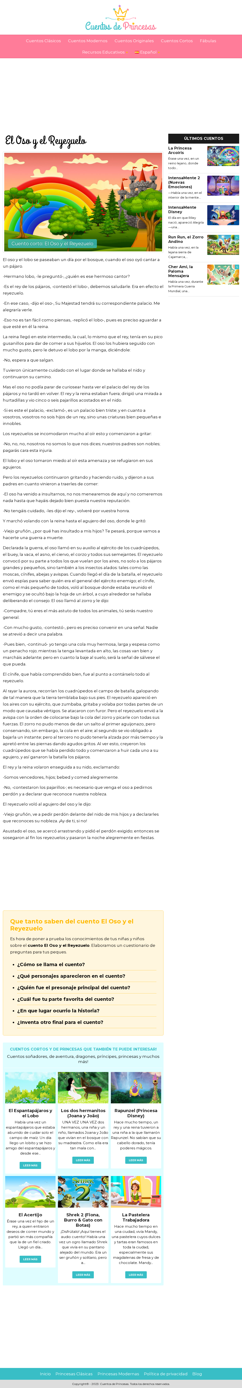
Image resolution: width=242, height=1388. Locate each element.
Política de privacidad (166, 1373)
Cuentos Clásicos (43, 40)
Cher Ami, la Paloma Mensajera (180, 271)
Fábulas (208, 40)
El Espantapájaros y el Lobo (30, 1113)
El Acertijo (30, 1215)
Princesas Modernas (118, 1373)
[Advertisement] (121, 91)
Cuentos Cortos (177, 40)
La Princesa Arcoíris (180, 150)
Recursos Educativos (103, 52)
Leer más (30, 1165)
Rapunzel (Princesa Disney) (136, 1113)
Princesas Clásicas (74, 1373)
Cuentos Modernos (88, 40)
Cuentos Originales (134, 40)
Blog (197, 1373)
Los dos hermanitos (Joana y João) (83, 1113)
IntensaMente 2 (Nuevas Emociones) (184, 182)
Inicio (45, 1373)
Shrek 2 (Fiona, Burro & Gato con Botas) (83, 1220)
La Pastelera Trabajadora (136, 1217)
